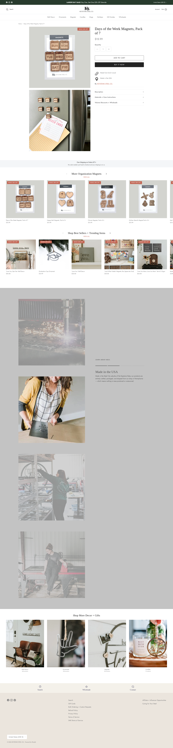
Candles (82, 17)
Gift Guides (111, 17)
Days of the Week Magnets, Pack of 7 (34, 24)
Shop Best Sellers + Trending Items (86, 233)
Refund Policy (73, 710)
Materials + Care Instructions (105, 97)
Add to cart (119, 58)
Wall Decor (51, 17)
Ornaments (62, 17)
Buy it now (119, 65)
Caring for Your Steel (149, 703)
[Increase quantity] (108, 49)
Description (99, 92)
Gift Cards (71, 703)
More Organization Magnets (86, 173)
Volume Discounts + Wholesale (106, 102)
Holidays (100, 17)
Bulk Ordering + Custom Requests (79, 707)
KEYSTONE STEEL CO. (105, 84)
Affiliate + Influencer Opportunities (154, 700)
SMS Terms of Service (75, 720)
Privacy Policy (73, 713)
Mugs (91, 17)
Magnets (73, 17)
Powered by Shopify (30, 742)
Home (20, 24)
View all (86, 177)
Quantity (98, 45)
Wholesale (122, 17)
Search (70, 700)
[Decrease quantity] (97, 49)
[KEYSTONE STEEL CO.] (86, 9)
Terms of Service (73, 717)
